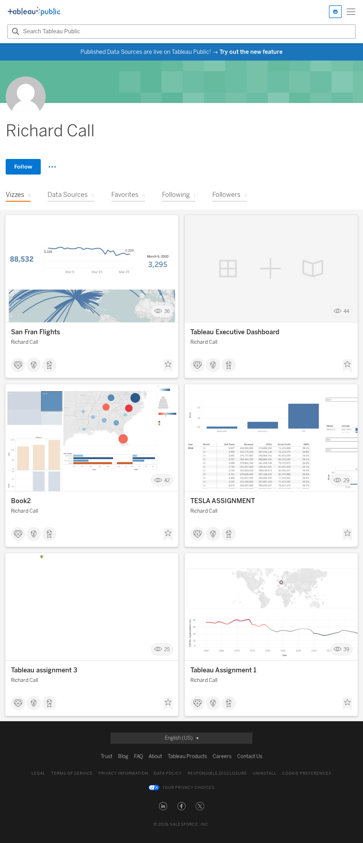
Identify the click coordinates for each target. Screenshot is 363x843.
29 (346, 480)
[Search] (14, 31)
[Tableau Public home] (34, 11)
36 (167, 311)
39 (346, 650)
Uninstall (265, 773)
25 (167, 650)
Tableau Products (187, 756)
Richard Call (24, 342)
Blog (123, 756)
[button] (163, 806)
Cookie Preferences (306, 773)
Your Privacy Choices (188, 787)
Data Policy (168, 773)
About (155, 756)
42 (167, 480)
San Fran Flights (35, 332)
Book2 (21, 501)
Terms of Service (72, 773)
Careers (222, 756)
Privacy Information (123, 773)
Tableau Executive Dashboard (234, 332)
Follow (23, 166)
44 (346, 311)
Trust (106, 756)
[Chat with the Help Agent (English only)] (335, 11)
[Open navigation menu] (351, 11)
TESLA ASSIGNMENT (222, 501)
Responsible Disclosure (217, 773)
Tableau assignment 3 (44, 670)
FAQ (138, 756)
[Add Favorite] (168, 365)
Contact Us (249, 756)
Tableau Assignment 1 (223, 670)
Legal (38, 773)
